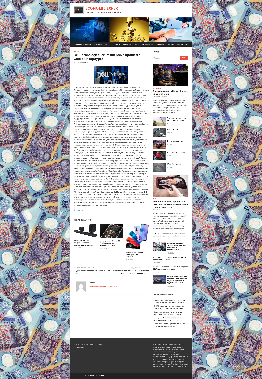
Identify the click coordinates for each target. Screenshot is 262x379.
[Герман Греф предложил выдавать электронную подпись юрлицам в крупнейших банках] (159, 283)
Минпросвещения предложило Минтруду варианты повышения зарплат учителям (170, 204)
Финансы (160, 44)
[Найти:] (170, 58)
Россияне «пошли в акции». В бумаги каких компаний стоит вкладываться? (176, 246)
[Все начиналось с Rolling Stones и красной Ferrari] (170, 86)
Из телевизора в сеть (176, 141)
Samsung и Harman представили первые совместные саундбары (84, 242)
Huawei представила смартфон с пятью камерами (134, 254)
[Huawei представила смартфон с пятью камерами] (137, 250)
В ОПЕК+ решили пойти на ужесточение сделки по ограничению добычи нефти (169, 235)
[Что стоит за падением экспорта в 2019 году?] (159, 125)
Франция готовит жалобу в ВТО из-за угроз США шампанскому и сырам (170, 268)
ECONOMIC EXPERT (102, 8)
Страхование (147, 44)
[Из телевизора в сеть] (159, 148)
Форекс (171, 44)
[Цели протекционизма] (159, 160)
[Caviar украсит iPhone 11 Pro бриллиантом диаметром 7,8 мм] (111, 238)
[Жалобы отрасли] (159, 171)
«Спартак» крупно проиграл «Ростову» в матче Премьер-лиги (169, 258)
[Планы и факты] (159, 137)
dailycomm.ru (78, 210)
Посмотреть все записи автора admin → (104, 287)
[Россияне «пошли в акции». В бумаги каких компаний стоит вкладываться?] (159, 250)
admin (86, 62)
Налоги (116, 44)
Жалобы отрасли (174, 164)
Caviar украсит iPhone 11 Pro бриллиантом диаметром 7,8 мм (110, 243)
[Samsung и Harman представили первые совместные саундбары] (85, 238)
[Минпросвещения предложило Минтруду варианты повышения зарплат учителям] (170, 197)
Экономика (181, 44)
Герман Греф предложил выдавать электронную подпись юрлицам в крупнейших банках (177, 279)
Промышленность (131, 44)
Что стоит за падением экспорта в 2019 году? (176, 119)
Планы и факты (173, 129)
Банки (107, 44)
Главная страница (83, 44)
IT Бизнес (98, 44)
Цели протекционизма (176, 152)
